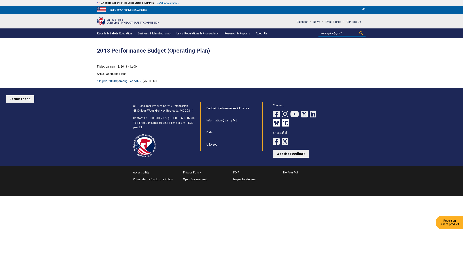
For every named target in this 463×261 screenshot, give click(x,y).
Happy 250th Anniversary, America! (128, 9)
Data (209, 132)
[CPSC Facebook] (277, 114)
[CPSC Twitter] (305, 114)
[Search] (361, 33)
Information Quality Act (221, 120)
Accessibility (141, 172)
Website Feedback (291, 154)
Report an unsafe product (449, 222)
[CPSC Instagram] (286, 114)
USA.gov (211, 144)
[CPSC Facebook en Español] (277, 141)
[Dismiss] (363, 9)
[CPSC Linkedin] (314, 114)
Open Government (195, 179)
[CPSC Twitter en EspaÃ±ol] (286, 141)
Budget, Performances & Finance (227, 108)
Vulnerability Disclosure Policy (153, 179)
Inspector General (244, 179)
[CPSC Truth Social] (286, 123)
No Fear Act (290, 172)
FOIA (236, 172)
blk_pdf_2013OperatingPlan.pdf (117, 81)
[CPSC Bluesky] (277, 123)
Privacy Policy (192, 172)
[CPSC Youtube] (295, 114)
